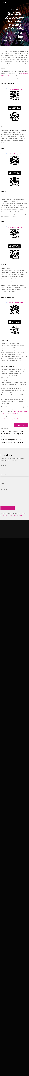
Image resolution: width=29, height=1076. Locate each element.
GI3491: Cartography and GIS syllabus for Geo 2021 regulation (12, 439)
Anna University (11, 57)
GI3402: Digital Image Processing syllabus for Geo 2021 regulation (12, 431)
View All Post (20, 425)
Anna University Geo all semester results (16, 419)
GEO (17, 9)
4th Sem (13, 9)
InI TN (4, 2)
